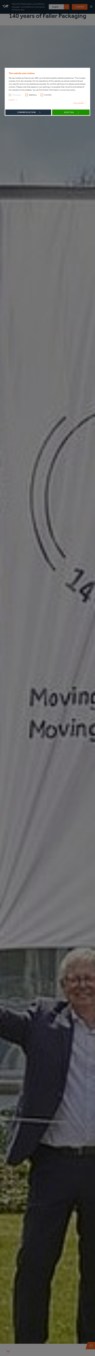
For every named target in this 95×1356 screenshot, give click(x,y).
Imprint (12, 100)
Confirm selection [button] (26, 112)
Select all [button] (69, 112)
